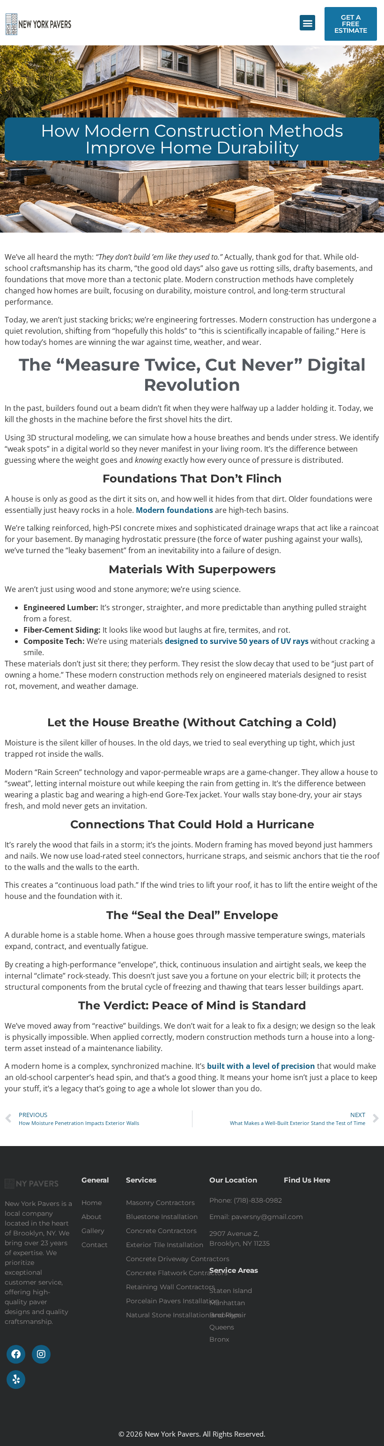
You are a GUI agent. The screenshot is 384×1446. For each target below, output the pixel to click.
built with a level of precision (260, 1066)
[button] (307, 22)
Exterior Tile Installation (164, 1245)
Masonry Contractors (160, 1202)
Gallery (92, 1231)
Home (91, 1202)
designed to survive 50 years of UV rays (237, 641)
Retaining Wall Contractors (170, 1287)
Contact (94, 1245)
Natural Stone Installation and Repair (186, 1315)
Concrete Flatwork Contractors (177, 1273)
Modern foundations (174, 510)
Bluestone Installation (162, 1216)
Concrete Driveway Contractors (177, 1259)
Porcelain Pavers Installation (172, 1301)
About (91, 1216)
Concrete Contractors (161, 1231)
